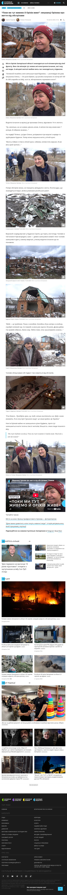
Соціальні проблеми (41, 843)
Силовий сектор (7, 837)
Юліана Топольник (25, 20)
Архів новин (38, 857)
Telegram (50, 531)
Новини (4, 809)
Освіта (36, 823)
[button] (3, 64)
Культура (37, 820)
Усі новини (24, 3)
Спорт (4, 846)
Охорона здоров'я (40, 829)
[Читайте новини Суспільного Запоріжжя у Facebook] (3, 876)
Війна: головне (34, 3)
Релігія (36, 840)
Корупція (37, 817)
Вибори (4, 826)
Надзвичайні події (40, 826)
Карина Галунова (10, 20)
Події (3, 817)
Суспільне (23, 885)
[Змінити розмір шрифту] (64, 20)
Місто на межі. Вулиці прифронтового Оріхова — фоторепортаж (31, 519)
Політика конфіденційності (11, 862)
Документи (38, 862)
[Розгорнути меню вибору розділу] (19, 3)
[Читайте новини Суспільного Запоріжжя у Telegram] (17, 876)
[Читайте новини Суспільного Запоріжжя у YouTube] (12, 876)
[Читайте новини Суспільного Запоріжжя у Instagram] (7, 876)
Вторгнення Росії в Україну (14, 7)
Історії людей (39, 837)
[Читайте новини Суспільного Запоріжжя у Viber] (21, 876)
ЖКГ (24, 7)
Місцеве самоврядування (43, 834)
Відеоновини (6, 848)
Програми (5, 865)
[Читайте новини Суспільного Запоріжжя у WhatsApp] (26, 876)
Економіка (5, 823)
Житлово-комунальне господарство (14, 831)
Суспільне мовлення (9, 860)
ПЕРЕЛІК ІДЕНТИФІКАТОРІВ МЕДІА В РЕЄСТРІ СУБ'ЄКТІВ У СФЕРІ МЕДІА (47, 866)
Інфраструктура (39, 831)
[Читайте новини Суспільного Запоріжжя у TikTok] (30, 876)
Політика (5, 840)
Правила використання (42, 860)
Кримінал (5, 820)
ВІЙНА (4, 7)
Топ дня (37, 848)
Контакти (5, 857)
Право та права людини (10, 834)
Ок (60, 888)
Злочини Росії (6, 843)
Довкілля (5, 829)
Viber (60, 531)
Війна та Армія (31, 7)
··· (48, 3)
